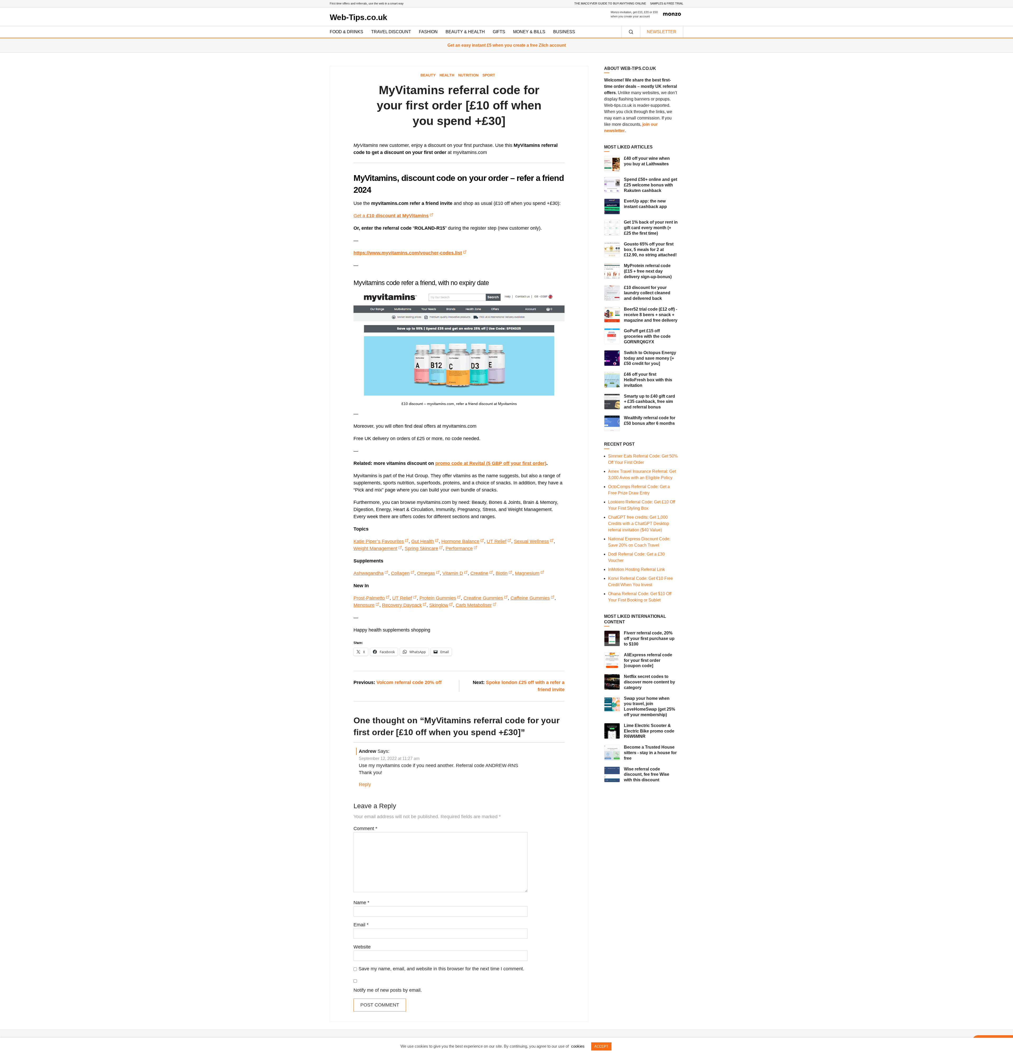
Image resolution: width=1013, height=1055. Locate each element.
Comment (365, 828)
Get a (391, 215)
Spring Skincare (421, 548)
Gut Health (422, 541)
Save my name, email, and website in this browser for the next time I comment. (441, 968)
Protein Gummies (437, 598)
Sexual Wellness (531, 541)
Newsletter (661, 32)
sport (488, 75)
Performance (459, 548)
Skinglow (438, 605)
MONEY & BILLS (529, 32)
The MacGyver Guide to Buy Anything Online (610, 3)
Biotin (502, 573)
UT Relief (496, 541)
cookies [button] (578, 1046)
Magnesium (527, 573)
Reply (365, 784)
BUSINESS (564, 32)
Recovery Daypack (402, 605)
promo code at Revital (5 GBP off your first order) (490, 463)
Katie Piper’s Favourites (378, 541)
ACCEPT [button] (601, 1046)
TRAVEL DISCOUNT (391, 32)
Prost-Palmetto (369, 598)
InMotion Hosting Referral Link (636, 569)
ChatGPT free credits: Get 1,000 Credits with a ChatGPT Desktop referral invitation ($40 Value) (638, 523)
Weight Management (375, 548)
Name (361, 902)
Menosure (364, 605)
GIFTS (499, 32)
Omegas (426, 573)
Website (362, 947)
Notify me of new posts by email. (387, 990)
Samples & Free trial (666, 3)
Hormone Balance (460, 541)
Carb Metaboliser (474, 605)
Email (361, 924)
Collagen (400, 573)
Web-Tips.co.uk (358, 17)
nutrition (468, 75)
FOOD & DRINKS (346, 32)
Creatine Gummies (483, 598)
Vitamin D (452, 573)
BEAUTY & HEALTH (465, 32)
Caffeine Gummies (530, 598)
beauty (428, 75)
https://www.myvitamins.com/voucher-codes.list (407, 253)
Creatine (479, 573)
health (446, 75)
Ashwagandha (368, 573)
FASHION (428, 32)
